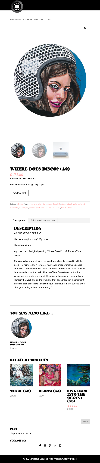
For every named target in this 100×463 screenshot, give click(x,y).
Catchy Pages (69, 458)
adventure (33, 204)
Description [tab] (19, 220)
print (38, 208)
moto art (81, 204)
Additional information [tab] (43, 220)
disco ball (56, 204)
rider (58, 208)
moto (75, 204)
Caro (44, 204)
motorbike (14, 208)
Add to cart (19, 193)
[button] (85, 28)
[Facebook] (40, 445)
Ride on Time (50, 208)
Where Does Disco (74, 208)
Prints (20, 19)
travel (63, 208)
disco (49, 204)
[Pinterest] (50, 445)
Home (13, 19)
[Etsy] (60, 445)
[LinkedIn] (55, 445)
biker (40, 204)
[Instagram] (45, 445)
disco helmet (66, 204)
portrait (32, 208)
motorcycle (23, 208)
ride (42, 208)
